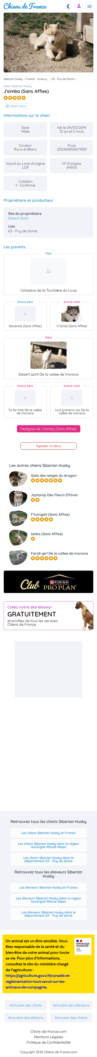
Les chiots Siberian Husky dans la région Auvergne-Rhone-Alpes (48, 845)
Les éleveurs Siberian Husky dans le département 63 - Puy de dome (48, 914)
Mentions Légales (48, 1037)
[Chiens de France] (25, 6)
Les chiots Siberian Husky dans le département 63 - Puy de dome (48, 859)
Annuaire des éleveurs (71, 1005)
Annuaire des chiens (71, 1017)
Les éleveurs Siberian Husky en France (48, 887)
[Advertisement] (48, 669)
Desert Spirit (18, 106)
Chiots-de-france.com (48, 1031)
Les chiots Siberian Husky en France (48, 833)
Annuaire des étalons (25, 1017)
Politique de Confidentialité (49, 1042)
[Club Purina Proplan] (48, 581)
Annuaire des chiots (26, 1005)
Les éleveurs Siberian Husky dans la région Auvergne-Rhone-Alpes (48, 900)
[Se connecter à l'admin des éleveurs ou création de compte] (79, 6)
